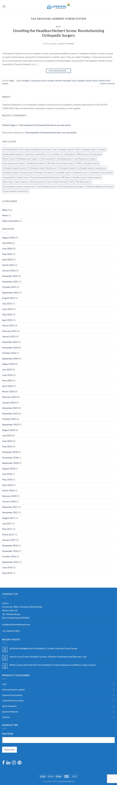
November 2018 (10, 457)
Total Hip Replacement (46, 186)
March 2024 (8, 391)
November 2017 (10, 512)
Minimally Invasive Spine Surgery (60, 163)
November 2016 (10, 551)
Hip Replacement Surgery (27, 159)
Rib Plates (66, 177)
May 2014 (7, 573)
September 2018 (10, 463)
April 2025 (7, 320)
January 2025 (9, 336)
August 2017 (8, 518)
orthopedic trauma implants (101, 172)
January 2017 (9, 539)
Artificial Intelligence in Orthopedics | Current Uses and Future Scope (43, 648)
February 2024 (9, 397)
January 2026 (9, 270)
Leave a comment (107, 83)
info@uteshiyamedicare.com (16, 624)
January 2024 (9, 402)
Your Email (8, 733)
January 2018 (9, 501)
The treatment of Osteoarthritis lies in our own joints (45, 125)
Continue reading (59, 71)
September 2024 (10, 358)
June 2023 (7, 441)
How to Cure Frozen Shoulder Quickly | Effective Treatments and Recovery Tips (48, 656)
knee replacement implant (13, 163)
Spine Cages (8, 182)
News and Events (10, 220)
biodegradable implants (12, 154)
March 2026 (8, 265)
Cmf (4, 684)
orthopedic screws (80, 172)
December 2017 (10, 507)
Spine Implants (22, 182)
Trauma (6, 717)
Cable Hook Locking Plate (35, 154)
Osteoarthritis (9, 177)
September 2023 (10, 424)
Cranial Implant (68, 154)
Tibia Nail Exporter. (83, 182)
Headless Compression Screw (34, 81)
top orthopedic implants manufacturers (19, 186)
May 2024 (7, 380)
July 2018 (7, 474)
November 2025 (10, 281)
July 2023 (7, 435)
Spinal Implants (95, 177)
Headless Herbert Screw (88, 81)
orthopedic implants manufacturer (92, 168)
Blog (58, 27)
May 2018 (7, 479)
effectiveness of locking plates (89, 154)
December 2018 (10, 452)
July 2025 (7, 303)
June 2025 (7, 309)
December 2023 (10, 408)
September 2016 (10, 562)
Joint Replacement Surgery (85, 159)
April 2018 (7, 485)
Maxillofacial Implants (36, 163)
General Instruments (12, 695)
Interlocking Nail (47, 159)
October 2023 (9, 419)
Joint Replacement (64, 159)
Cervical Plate (53, 154)
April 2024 (7, 386)
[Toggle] (114, 684)
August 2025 (8, 298)
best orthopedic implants (64, 149)
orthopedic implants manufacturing (17, 172)
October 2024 (9, 353)
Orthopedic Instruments (44, 172)
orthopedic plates (63, 172)
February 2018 (9, 496)
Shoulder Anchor (79, 177)
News (5, 215)
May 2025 (7, 314)
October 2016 (9, 556)
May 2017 (7, 529)
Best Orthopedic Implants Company (91, 149)
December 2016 (10, 545)
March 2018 (8, 490)
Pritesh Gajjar (9, 125)
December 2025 (10, 276)
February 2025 (9, 331)
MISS (79, 163)
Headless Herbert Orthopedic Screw (62, 81)
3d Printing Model (10, 149)
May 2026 (7, 254)
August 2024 (8, 364)
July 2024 (7, 369)
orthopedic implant (91, 163)
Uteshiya (70, 44)
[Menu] (4, 6)
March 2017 (8, 534)
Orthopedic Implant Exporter (15, 168)
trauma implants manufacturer (15, 191)
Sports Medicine (10, 711)
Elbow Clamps (9, 159)
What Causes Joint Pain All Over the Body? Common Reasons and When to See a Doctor (53, 664)
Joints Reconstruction (13, 700)
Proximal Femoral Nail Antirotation (45, 177)
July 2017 (7, 523)
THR (71, 182)
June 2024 (7, 375)
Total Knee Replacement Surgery (99, 186)
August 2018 (8, 468)
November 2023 (10, 413)
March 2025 (8, 325)
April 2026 (7, 259)
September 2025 (10, 292)
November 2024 (10, 347)
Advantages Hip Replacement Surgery (35, 149)
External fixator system (13, 689)
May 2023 (7, 446)
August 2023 (8, 430)
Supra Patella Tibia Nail (57, 182)
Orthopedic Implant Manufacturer (43, 168)
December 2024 (10, 342)
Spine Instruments (37, 182)
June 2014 (7, 567)
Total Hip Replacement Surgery (71, 186)
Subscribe (9, 749)
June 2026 (7, 248)
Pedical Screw (22, 177)
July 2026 (7, 243)
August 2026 (8, 237)
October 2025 (9, 287)
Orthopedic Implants (67, 168)
